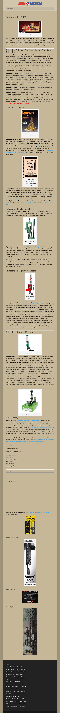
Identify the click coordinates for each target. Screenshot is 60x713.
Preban (18, 698)
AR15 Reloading (9, 684)
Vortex (7, 706)
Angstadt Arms (9, 679)
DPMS (21, 689)
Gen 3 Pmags (16, 691)
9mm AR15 (19, 666)
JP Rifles (20, 693)
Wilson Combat (21, 706)
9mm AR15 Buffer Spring (21, 669)
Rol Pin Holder (9, 703)
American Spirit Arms (19, 676)
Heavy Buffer (23, 691)
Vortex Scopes (14, 706)
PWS (23, 698)
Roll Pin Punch (23, 701)
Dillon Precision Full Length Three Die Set (40, 427)
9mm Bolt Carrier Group (21, 671)
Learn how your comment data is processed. (38, 512)
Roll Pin (16, 701)
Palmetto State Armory (11, 696)
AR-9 (15, 679)
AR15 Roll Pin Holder (19, 684)
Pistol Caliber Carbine (11, 698)
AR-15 (19, 679)
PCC (19, 696)
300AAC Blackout (19, 674)
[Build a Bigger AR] (30, 533)
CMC (7, 689)
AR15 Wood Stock (10, 686)
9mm (14, 666)
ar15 (23, 679)
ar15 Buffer (8, 681)
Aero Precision (9, 676)
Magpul (25, 693)
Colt (11, 689)
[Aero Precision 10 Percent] (30, 603)
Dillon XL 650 (16, 689)
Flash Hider (8, 691)
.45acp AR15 (9, 666)
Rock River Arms (9, 701)
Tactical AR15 (17, 703)
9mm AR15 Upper (10, 671)
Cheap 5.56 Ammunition (20, 686)
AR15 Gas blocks (16, 681)
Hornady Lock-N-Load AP (31, 304)
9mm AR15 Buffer (10, 669)
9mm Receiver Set (10, 674)
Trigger (23, 703)
